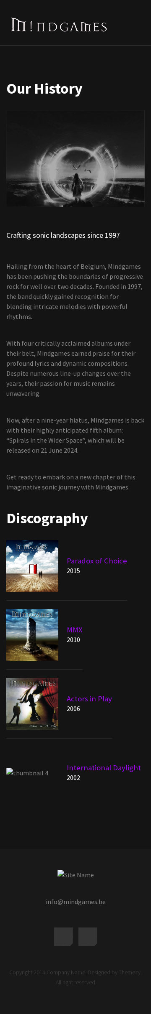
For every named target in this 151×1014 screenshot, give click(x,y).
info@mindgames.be (76, 901)
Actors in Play (89, 698)
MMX (75, 629)
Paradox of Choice (97, 561)
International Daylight (104, 767)
